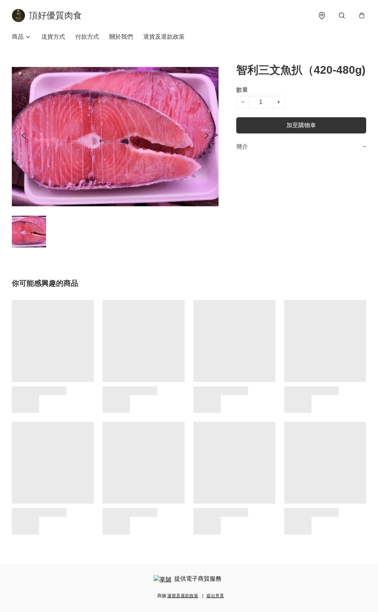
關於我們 (121, 37)
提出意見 (215, 595)
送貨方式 (53, 37)
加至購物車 (301, 125)
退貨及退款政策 (164, 37)
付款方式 (87, 37)
